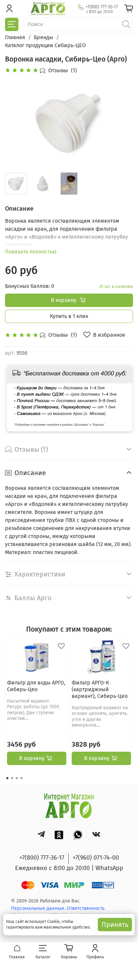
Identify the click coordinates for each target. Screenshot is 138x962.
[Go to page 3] (17, 778)
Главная (15, 37)
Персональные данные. (39, 908)
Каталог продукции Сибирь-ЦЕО (45, 45)
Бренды (43, 37)
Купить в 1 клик (69, 316)
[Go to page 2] (12, 778)
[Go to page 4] (21, 778)
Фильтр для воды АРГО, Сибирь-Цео (36, 685)
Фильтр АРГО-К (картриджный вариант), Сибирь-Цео (100, 689)
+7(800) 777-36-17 (101, 7)
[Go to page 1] (7, 778)
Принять (114, 925)
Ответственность (86, 908)
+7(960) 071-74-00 (96, 857)
